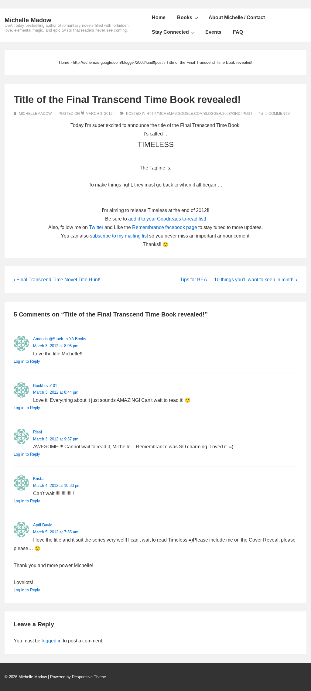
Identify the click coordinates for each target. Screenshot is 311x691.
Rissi (37, 432)
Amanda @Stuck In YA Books (59, 339)
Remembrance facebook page (164, 227)
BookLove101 (45, 385)
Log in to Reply (27, 361)
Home (159, 17)
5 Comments (277, 113)
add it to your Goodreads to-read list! (167, 218)
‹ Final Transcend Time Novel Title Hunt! (57, 279)
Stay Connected (170, 32)
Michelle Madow (28, 20)
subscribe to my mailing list (119, 235)
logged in (52, 640)
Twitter (96, 227)
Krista (38, 478)
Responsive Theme (89, 677)
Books (184, 17)
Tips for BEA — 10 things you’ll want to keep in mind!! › (238, 279)
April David (42, 525)
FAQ (238, 32)
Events (213, 32)
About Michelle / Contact (237, 17)
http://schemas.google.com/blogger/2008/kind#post (199, 113)
